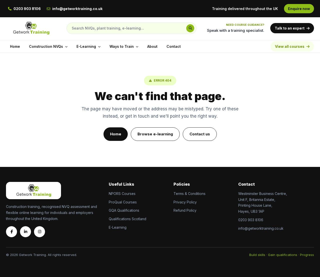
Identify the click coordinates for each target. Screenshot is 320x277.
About (152, 46)
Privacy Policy (185, 202)
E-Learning (86, 46)
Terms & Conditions (190, 193)
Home (15, 46)
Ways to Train (122, 46)
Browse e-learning (155, 134)
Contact (173, 46)
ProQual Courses (123, 202)
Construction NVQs (46, 46)
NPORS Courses (122, 193)
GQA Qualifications (124, 210)
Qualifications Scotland (127, 219)
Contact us (200, 134)
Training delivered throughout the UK (245, 9)
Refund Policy (185, 210)
